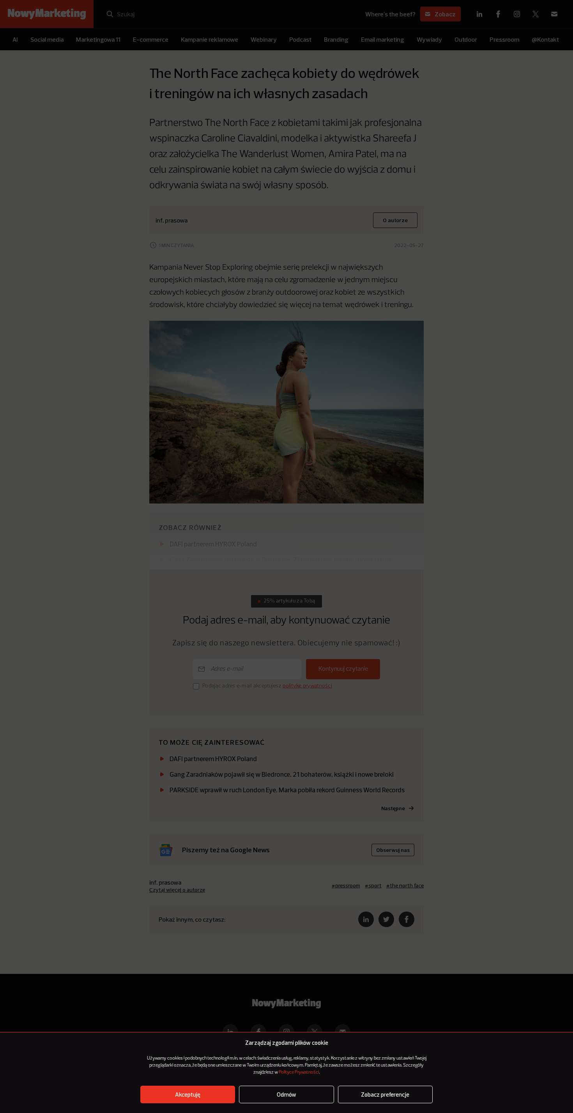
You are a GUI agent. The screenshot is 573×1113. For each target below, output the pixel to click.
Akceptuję (187, 1094)
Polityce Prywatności (299, 1072)
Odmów (286, 1094)
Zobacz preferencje (385, 1094)
